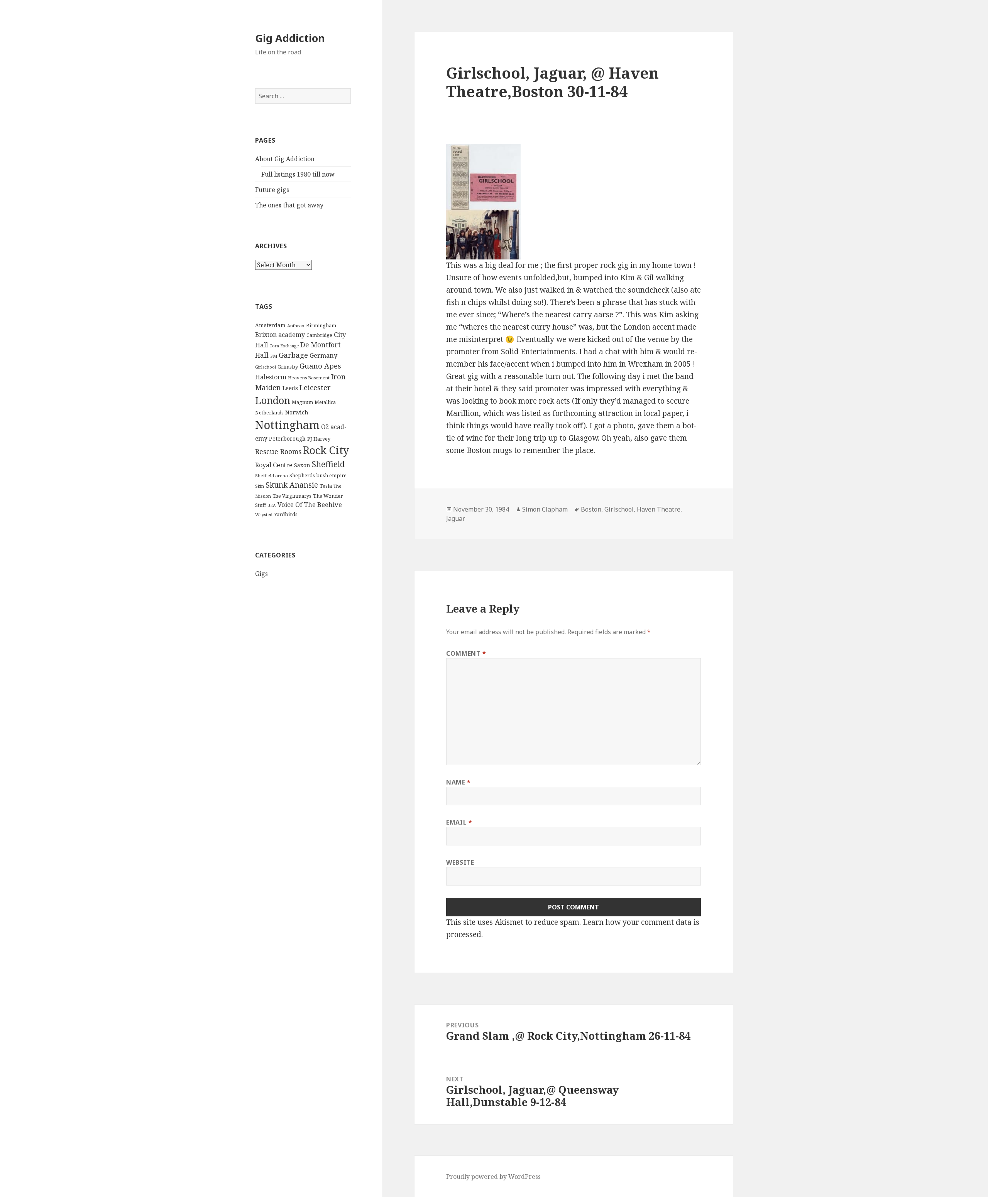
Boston (591, 509)
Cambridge (319, 335)
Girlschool (265, 367)
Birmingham (321, 325)
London (272, 400)
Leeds (290, 388)
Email (459, 822)
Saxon (302, 465)
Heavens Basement (309, 377)
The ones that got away (289, 205)
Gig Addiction (290, 38)
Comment (466, 653)
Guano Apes (320, 365)
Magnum (302, 402)
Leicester (315, 387)
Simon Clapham (545, 509)
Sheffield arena (271, 475)
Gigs (261, 573)
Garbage (293, 355)
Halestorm (270, 377)
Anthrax (296, 325)
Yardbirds (286, 514)
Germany (323, 355)
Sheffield (328, 464)
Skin (259, 486)
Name (458, 782)
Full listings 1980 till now (298, 174)
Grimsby (287, 366)
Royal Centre (274, 465)
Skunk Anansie (292, 485)
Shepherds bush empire (318, 475)
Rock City (326, 450)
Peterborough (287, 438)
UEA (271, 505)
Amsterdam (270, 325)
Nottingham (287, 425)
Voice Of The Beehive (309, 504)
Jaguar (455, 518)
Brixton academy (280, 334)
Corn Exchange (284, 345)
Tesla (326, 485)
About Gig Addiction (285, 159)
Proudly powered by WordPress (493, 1176)
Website (460, 862)
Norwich (296, 412)
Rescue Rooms (278, 451)
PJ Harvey (318, 438)
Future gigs (272, 189)
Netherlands (269, 412)
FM (273, 356)
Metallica (325, 402)
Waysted (263, 514)
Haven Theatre (658, 509)
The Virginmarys (291, 496)
